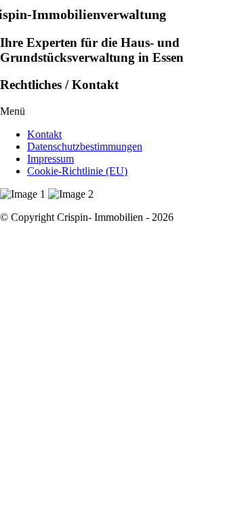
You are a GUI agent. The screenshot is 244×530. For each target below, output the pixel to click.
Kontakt (44, 134)
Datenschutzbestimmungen (84, 146)
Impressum (50, 158)
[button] (122, 111)
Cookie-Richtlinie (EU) (77, 171)
